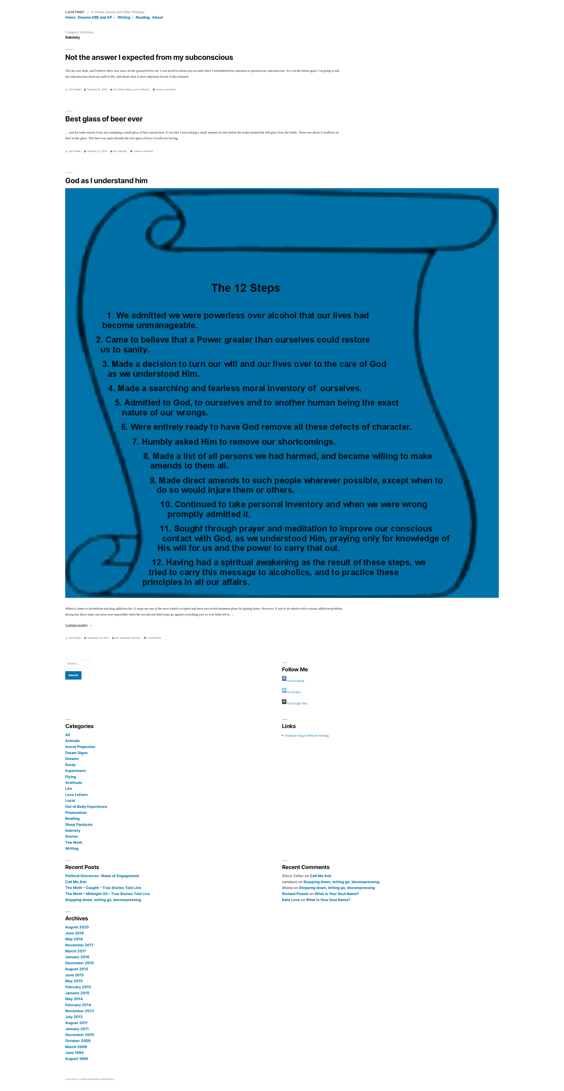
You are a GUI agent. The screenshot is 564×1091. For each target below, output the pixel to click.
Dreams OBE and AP (95, 17)
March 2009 (76, 1047)
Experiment (75, 770)
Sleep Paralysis (79, 824)
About (157, 17)
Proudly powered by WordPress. (96, 1079)
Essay (70, 764)
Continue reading (78, 625)
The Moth (73, 842)
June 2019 (74, 933)
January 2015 (77, 993)
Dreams (72, 758)
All (115, 89)
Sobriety (144, 89)
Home (70, 17)
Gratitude (124, 637)
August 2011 (76, 1023)
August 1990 (76, 1058)
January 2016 (77, 957)
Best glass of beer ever (104, 118)
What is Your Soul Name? (336, 894)
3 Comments (154, 637)
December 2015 (79, 963)
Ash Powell (75, 89)
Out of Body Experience (86, 806)
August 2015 (76, 969)
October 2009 (77, 1041)
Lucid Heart (74, 12)
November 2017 (79, 945)
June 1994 (74, 1052)
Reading (143, 17)
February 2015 (78, 987)
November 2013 (79, 1011)
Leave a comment (166, 89)
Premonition (76, 812)
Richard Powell (295, 894)
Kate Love (291, 900)
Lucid (136, 89)
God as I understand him (106, 180)
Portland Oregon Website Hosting (307, 736)
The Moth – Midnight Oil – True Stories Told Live (107, 894)
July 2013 (74, 1017)
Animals (72, 741)
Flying (70, 777)
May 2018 (74, 939)
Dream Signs (124, 89)
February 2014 (78, 1005)
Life (68, 788)
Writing (124, 17)
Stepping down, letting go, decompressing (103, 900)
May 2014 (74, 999)
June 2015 (74, 975)
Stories (71, 836)
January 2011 (77, 1029)
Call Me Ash (76, 882)
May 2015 (74, 981)
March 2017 (75, 951)
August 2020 (77, 927)
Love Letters (76, 794)
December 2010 (79, 1034)
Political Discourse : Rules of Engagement (102, 876)
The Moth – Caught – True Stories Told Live (103, 888)
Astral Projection (80, 747)
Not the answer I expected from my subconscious (149, 57)
